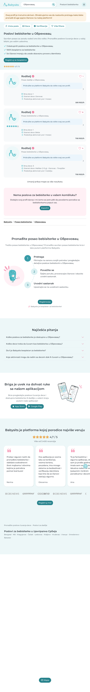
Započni (45, 208)
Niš (14, 534)
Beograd (7, 534)
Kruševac (56, 534)
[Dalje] (85, 466)
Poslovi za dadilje (40, 525)
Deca (27, 26)
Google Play (36, 406)
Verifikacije (41, 26)
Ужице (64, 534)
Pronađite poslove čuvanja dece (17, 525)
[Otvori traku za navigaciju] (84, 4)
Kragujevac (21, 534)
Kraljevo (47, 534)
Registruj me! (45, 503)
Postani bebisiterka (69, 4)
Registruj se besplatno (16, 60)
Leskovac (38, 534)
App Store (20, 406)
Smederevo (74, 534)
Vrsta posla (13, 26)
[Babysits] (11, 4)
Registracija (45, 302)
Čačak (30, 534)
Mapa (46, 680)
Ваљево (7, 538)
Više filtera (58, 26)
